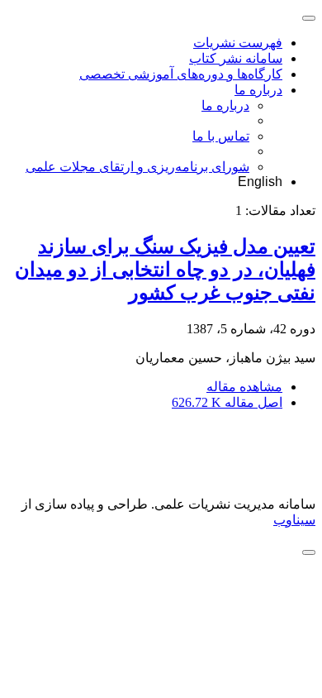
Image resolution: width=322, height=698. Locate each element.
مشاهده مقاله (244, 387)
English (260, 181)
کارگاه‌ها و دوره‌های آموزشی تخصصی (180, 74)
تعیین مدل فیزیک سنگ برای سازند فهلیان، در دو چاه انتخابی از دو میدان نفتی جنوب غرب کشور (165, 270)
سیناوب (294, 520)
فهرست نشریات (237, 43)
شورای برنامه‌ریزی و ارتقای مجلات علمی (137, 167)
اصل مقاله (227, 402)
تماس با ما (220, 136)
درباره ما (258, 90)
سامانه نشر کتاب (235, 58)
